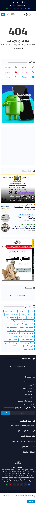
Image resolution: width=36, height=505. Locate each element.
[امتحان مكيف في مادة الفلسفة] (5, 208)
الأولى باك (31, 317)
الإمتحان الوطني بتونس (11, 314)
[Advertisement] (18, 146)
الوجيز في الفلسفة (29, 452)
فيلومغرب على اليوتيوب (11, 333)
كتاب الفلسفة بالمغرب (28, 436)
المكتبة (22, 327)
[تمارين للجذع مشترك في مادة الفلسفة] (5, 218)
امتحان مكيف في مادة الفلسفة (24, 207)
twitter (7, 77)
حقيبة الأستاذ (11, 330)
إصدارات (31, 311)
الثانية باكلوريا (22, 317)
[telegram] (14, 8)
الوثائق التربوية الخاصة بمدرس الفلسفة (22, 441)
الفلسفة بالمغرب (18, 324)
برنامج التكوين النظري (11, 327)
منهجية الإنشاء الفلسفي (11, 343)
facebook (25, 67)
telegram (25, 77)
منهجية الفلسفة (29, 346)
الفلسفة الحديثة (11, 317)
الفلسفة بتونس (6, 324)
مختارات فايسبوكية (19, 336)
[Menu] (33, 14)
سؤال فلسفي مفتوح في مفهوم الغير (23, 425)
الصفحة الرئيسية (17, 48)
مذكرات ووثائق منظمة (27, 343)
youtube (8, 72)
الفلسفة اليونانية (16, 321)
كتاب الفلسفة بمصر (28, 447)
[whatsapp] (7, 8)
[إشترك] (3, 14)
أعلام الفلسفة (23, 311)
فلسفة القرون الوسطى (27, 333)
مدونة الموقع (13, 339)
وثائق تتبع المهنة (29, 349)
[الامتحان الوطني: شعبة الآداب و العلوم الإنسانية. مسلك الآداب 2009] (5, 227)
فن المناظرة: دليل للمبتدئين (26, 431)
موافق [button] (31, 501)
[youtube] (21, 8)
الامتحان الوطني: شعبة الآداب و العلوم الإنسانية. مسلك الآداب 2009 (23, 227)
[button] (12, 14)
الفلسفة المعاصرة (28, 321)
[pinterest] (10, 8)
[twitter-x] (25, 8)
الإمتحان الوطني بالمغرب (27, 314)
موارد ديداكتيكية (17, 346)
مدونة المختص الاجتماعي (26, 339)
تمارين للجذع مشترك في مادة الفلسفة (25, 217)
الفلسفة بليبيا (30, 327)
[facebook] (29, 8)
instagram (25, 72)
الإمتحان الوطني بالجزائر (11, 311)
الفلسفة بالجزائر (29, 324)
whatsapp (8, 67)
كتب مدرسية (30, 336)
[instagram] (18, 8)
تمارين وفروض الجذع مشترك (26, 330)
